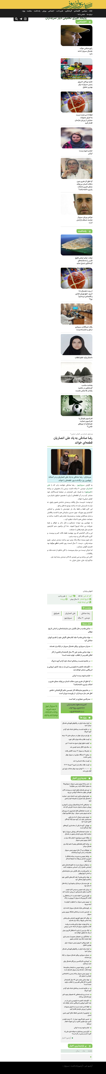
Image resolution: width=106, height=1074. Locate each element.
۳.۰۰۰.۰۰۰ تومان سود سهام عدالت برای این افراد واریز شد (76, 769)
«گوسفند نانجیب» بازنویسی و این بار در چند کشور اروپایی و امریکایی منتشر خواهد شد (77, 1001)
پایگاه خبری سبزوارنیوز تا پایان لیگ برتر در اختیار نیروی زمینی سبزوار (77, 839)
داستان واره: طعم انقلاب (83, 357)
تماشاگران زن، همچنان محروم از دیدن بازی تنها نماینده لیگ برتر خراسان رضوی (77, 937)
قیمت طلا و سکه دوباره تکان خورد (79, 739)
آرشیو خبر (88, 1066)
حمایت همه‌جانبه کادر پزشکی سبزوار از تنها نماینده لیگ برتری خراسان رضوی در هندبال (77, 832)
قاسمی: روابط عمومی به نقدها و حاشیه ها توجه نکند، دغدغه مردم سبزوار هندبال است (77, 968)
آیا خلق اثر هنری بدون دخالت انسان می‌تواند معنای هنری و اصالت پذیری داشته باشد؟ (84, 185)
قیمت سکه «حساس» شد (81, 761)
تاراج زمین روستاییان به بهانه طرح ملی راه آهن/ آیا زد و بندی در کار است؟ (77, 1032)
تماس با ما (81, 14)
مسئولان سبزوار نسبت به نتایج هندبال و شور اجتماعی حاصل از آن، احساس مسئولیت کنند (76, 866)
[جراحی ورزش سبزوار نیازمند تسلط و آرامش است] (76, 214)
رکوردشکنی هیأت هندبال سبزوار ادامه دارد (85, 51)
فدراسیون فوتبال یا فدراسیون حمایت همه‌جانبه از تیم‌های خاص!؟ (85, 422)
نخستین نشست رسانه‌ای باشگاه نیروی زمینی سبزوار (76, 913)
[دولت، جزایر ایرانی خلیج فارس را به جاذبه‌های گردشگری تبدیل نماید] (76, 255)
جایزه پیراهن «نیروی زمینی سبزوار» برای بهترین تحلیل (85, 84)
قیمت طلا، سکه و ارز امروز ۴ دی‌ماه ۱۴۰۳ (76, 764)
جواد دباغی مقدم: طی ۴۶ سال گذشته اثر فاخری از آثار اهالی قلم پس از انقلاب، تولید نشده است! (72, 654)
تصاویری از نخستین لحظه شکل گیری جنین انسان (77, 1014)
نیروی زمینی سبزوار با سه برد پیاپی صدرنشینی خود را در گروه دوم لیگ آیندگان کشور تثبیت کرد (78, 819)
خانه (90, 11)
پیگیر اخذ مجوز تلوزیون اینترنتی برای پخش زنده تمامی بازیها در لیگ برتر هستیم (77, 919)
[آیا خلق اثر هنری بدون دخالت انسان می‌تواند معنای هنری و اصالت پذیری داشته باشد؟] (76, 178)
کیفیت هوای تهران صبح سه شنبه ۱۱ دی (77, 743)
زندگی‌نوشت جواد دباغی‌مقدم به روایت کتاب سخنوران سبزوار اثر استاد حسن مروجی (77, 925)
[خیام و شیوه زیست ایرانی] (76, 148)
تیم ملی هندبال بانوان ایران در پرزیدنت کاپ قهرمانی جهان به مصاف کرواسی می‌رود (76, 791)
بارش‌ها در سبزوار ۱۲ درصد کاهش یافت (77, 751)
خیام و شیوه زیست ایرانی (85, 152)
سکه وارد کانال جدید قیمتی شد (79, 747)
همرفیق (56, 613)
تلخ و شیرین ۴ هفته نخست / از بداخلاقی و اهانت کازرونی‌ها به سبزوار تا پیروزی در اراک (77, 896)
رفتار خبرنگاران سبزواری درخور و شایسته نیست (83, 328)
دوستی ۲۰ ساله (84, 618)
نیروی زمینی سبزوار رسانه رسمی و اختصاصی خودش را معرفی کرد (76, 974)
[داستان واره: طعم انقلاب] (76, 354)
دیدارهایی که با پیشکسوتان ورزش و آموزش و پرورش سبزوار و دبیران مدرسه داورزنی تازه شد (76, 805)
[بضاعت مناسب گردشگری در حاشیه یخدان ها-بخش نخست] (76, 382)
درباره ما (89, 14)
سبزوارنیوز (81, 485)
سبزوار (66, 1066)
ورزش (44, 11)
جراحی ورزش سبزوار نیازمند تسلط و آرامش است (84, 220)
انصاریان (89, 488)
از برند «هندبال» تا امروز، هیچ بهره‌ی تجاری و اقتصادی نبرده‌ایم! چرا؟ (83, 295)
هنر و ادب (59, 11)
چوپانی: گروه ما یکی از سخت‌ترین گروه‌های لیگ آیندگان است (77, 826)
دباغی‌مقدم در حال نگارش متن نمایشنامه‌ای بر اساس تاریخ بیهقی (76, 872)
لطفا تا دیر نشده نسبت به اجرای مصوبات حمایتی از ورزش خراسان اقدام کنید (83, 119)
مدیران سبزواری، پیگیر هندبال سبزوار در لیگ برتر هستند (70, 646)
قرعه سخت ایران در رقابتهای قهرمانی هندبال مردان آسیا (76, 724)
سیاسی (84, 11)
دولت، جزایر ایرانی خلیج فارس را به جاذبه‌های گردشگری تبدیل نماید (83, 260)
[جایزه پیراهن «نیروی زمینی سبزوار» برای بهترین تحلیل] (76, 78)
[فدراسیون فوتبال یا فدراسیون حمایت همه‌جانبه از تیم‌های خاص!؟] (76, 415)
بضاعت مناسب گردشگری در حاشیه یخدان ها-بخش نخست (83, 388)
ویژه (23, 11)
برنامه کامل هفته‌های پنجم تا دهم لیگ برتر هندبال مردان (77, 845)
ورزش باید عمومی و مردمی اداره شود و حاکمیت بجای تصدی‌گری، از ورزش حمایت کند (76, 890)
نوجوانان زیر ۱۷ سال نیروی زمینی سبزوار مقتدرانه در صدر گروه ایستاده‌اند (78, 851)
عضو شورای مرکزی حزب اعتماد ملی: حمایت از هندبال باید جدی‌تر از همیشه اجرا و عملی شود (76, 798)
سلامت (29, 11)
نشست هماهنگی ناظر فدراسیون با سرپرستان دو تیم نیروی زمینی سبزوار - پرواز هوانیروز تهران (76, 812)
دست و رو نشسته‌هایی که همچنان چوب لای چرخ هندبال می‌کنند (76, 995)
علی (48, 485)
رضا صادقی (85, 613)
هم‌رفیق (88, 491)
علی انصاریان (70, 613)
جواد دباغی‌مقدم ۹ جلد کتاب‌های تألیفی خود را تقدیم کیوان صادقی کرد (76, 878)
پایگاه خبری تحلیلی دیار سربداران (66, 18)
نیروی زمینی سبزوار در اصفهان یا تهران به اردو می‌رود (77, 903)
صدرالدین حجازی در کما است (79, 699)
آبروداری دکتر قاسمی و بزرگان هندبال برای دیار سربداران (77, 962)
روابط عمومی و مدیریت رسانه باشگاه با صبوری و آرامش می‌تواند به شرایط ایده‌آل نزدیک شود (78, 858)
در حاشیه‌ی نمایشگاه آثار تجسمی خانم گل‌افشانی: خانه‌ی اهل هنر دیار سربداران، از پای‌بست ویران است (70, 692)
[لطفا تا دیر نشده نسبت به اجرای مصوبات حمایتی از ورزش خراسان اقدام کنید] (76, 112)
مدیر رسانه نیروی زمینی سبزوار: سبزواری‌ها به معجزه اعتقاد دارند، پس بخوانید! (77, 785)
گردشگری (68, 11)
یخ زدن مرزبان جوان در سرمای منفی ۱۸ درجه (75, 735)
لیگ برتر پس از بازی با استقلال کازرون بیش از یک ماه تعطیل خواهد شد (77, 931)
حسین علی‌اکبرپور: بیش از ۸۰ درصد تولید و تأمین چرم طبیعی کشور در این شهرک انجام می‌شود (77, 1021)
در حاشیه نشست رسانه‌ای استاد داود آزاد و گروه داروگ (70, 661)
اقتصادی (77, 11)
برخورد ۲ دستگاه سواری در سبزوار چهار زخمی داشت (78, 755)
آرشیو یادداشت (77, 1066)
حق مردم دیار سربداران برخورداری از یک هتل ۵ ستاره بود (76, 884)
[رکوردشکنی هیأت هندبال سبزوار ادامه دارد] (76, 45)
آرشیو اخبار (66, 1038)
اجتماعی (51, 11)
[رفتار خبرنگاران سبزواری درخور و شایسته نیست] (76, 324)
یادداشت (37, 11)
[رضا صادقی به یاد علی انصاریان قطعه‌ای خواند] (71, 474)
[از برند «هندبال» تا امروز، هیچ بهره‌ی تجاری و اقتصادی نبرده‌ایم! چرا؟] (76, 288)
